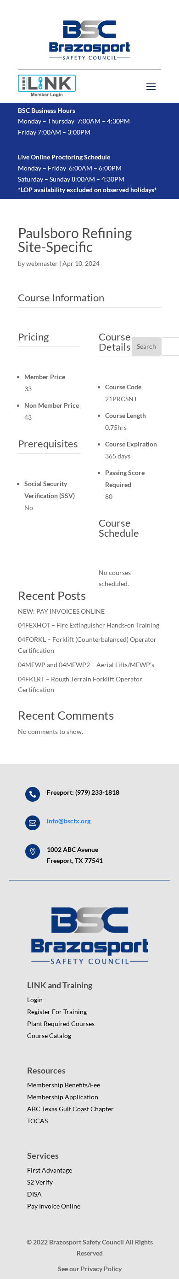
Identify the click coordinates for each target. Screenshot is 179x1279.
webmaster (42, 263)
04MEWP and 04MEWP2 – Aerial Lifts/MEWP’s (86, 665)
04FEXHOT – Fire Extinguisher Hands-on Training (88, 625)
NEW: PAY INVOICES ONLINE (61, 611)
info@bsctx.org (68, 821)
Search (146, 346)
